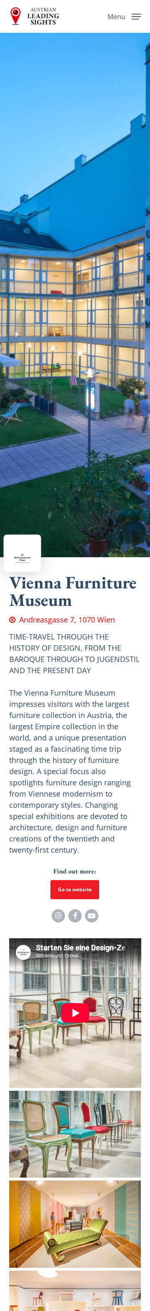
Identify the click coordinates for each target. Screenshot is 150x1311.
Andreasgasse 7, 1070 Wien (67, 620)
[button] (124, 15)
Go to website (75, 889)
